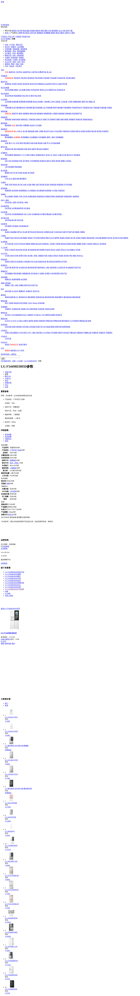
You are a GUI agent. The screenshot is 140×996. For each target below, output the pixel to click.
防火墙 (7, 315)
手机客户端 (26, 36)
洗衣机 (14, 184)
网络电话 (41, 84)
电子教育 (4, 170)
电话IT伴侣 (34, 84)
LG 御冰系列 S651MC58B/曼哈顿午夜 (18, 788)
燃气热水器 (32, 232)
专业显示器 (23, 267)
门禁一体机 (14, 285)
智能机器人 (24, 119)
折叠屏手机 (42, 72)
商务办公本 (44, 90)
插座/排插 (16, 179)
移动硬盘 (11, 167)
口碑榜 (19, 33)
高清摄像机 (25, 137)
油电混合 (13, 350)
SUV (19, 350)
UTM (12, 315)
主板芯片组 (62, 155)
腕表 (20, 113)
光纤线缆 (32, 327)
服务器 (7, 64)
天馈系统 (41, 309)
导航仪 (7, 333)
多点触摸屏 (70, 267)
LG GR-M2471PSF (11, 760)
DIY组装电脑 (55, 143)
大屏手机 (34, 72)
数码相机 (8, 51)
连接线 (109, 107)
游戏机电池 (40, 196)
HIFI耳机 (8, 208)
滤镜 (36, 131)
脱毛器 (25, 250)
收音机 (89, 244)
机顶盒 (47, 184)
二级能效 (13, 468)
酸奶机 (104, 238)
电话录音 (26, 84)
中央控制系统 (55, 273)
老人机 (49, 72)
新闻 (42, 31)
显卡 (10, 143)
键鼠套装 (20, 149)
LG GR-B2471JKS (11, 717)
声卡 (48, 143)
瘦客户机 (85, 102)
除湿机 (73, 244)
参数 (2, 643)
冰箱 (24, 184)
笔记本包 (25, 96)
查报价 (14, 31)
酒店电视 (30, 267)
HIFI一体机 (5, 200)
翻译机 (7, 173)
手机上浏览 (9, 595)
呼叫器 (64, 84)
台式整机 (4, 99)
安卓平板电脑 (17, 107)
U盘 (6, 167)
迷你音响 (15, 190)
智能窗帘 (72, 119)
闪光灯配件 (59, 131)
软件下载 (69, 31)
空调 (10, 184)
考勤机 (7, 285)
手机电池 (17, 78)
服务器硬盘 (31, 297)
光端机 (41, 273)
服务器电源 (76, 297)
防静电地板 (66, 327)
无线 (17, 64)
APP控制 (13, 491)
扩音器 (52, 161)
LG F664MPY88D (11, 932)
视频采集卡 (18, 155)
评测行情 (8, 383)
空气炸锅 (36, 238)
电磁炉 (25, 238)
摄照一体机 (51, 137)
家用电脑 (22, 102)
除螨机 (79, 244)
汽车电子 (19, 66)
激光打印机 (14, 256)
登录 (2, 2)
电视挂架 (53, 184)
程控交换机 (23, 303)
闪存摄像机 (42, 137)
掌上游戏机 (9, 196)
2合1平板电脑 (47, 107)
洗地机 (52, 244)
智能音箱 (32, 119)
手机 (6, 45)
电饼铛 (42, 238)
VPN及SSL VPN (39, 315)
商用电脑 (29, 102)
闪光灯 (51, 131)
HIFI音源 (4, 212)
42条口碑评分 (6, 639)
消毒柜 (82, 232)
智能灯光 (39, 119)
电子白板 (34, 261)
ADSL (30, 303)
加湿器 (68, 244)
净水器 (115, 238)
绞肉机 (67, 238)
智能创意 (79, 119)
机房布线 (4, 324)
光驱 (44, 143)
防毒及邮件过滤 (20, 315)
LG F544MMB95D (11, 961)
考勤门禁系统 (6, 283)
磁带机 (30, 321)
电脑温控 (13, 460)
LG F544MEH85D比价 (13, 580)
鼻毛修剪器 (32, 250)
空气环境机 (68, 184)
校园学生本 (52, 90)
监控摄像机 (9, 273)
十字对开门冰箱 (15, 450)
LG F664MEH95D (11, 918)
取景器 (99, 131)
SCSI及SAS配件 (22, 321)
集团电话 (8, 84)
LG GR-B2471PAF (11, 774)
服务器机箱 (68, 297)
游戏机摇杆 (68, 196)
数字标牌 (37, 267)
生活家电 (22, 60)
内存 (17, 143)
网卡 (6, 303)
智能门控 (46, 119)
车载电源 (79, 333)
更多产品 (77, 267)
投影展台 (20, 261)
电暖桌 (33, 244)
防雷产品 (39, 327)
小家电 (15, 60)
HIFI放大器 (5, 218)
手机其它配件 (70, 78)
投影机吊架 (42, 261)
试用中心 (68, 33)
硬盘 (21, 143)
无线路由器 (16, 309)
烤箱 (47, 238)
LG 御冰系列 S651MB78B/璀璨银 (17, 746)
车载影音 (95, 333)
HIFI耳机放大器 (10, 220)
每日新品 (26, 33)
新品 (7, 354)
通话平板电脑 (37, 107)
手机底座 (46, 78)
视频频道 (40, 33)
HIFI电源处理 (23, 226)
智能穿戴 (16, 49)
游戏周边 (76, 196)
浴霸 (64, 232)
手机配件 (4, 76)
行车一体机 (31, 333)
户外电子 (4, 336)
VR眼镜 (55, 113)
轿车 (22, 350)
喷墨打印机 (23, 256)
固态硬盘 (26, 143)
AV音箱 (55, 190)
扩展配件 (4, 153)
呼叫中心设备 (57, 84)
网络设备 (4, 301)
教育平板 (15, 267)
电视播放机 (23, 190)
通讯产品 (19, 45)
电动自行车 (14, 344)
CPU (14, 143)
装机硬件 (4, 141)
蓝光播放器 (40, 190)
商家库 (37, 31)
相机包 (77, 131)
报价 (9, 643)
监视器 (47, 273)
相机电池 (66, 131)
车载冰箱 (72, 333)
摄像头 (63, 161)
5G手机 (12, 45)
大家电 (7, 57)
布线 (21, 64)
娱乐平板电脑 (27, 107)
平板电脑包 (67, 107)
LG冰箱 (20, 361)
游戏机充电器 (50, 196)
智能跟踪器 (47, 113)
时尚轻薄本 (35, 90)
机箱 (32, 143)
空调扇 (57, 244)
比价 (6, 380)
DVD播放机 (31, 190)
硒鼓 (74, 256)
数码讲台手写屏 (61, 261)
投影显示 (4, 259)
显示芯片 (70, 155)
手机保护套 (61, 78)
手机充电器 (38, 78)
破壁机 (57, 238)
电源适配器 (18, 96)
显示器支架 (51, 261)
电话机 (19, 84)
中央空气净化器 (19, 244)
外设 (14, 53)
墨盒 (71, 256)
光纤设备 (25, 327)
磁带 (89, 321)
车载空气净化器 (63, 333)
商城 (24, 31)
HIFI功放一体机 (10, 202)
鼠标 (25, 149)
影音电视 (14, 57)
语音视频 (4, 277)
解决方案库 (60, 33)
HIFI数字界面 (57, 214)
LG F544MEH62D (11, 975)
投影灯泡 (13, 261)
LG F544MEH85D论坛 (13, 585)
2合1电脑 (22, 90)
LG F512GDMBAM (12, 904)
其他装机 (77, 155)
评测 (6, 643)
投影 (14, 62)
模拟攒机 (55, 31)
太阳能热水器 (48, 232)
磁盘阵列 (42, 321)
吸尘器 (38, 244)
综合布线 (8, 327)
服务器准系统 (50, 297)
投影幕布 (27, 261)
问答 (64, 31)
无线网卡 (8, 309)
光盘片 (55, 155)
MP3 (14, 55)
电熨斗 (84, 244)
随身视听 (4, 159)
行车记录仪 (23, 333)
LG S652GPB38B (11, 803)
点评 (8, 378)
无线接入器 (24, 309)
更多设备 (41, 303)
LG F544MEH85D (30, 361)
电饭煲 (7, 238)
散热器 (40, 143)
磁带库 (36, 321)
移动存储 (4, 165)
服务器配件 (59, 297)
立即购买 (4, 563)
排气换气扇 (70, 232)
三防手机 (19, 72)
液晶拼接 (53, 267)
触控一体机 (45, 267)
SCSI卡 (13, 321)
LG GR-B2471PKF (11, 731)
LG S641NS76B (10, 817)
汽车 (6, 66)
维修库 (53, 33)
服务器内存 (23, 297)
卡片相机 (38, 125)
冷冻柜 (29, 184)
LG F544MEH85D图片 (13, 576)
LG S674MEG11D (11, 946)
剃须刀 (7, 250)
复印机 (66, 256)
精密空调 (58, 327)
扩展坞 (31, 96)
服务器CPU (14, 297)
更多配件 (105, 131)
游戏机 (21, 57)
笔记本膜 (37, 96)
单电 (17, 125)
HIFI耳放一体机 (22, 202)
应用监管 (58, 315)
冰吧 (37, 184)
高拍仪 (55, 256)
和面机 (83, 238)
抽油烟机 (13, 232)
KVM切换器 (74, 321)
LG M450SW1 (10, 831)
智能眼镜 (26, 113)
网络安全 (4, 313)
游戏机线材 (59, 196)
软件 (23, 62)
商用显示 (4, 265)
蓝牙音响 (26, 161)
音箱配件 (45, 149)
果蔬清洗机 (91, 238)
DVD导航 (46, 333)
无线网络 (4, 307)
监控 (18, 62)
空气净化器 (9, 244)
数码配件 (23, 179)
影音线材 (48, 190)
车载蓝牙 (102, 333)
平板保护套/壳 (77, 107)
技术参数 (8, 436)
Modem (35, 303)
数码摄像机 (21, 51)
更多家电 (103, 244)
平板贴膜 (96, 107)
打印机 (7, 256)
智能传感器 (16, 119)
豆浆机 (78, 238)
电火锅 (19, 238)
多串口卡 (49, 155)
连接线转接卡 (40, 155)
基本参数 (8, 434)
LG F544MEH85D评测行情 (14, 583)
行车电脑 (53, 333)
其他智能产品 (77, 113)
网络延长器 (83, 321)
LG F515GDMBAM (12, 875)
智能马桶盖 (64, 119)
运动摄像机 (34, 137)
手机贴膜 (53, 78)
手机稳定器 (9, 78)
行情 (49, 31)
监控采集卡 (35, 273)
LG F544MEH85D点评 (13, 578)
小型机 (70, 102)
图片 (8, 376)
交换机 (11, 303)
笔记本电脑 (5, 88)
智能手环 (15, 113)
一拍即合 (13, 354)
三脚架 (41, 131)
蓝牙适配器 (9, 155)
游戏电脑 (15, 102)
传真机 (61, 256)
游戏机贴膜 (32, 196)
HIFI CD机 (27, 214)
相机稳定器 (9, 131)
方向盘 (25, 196)
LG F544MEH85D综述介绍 (14, 572)
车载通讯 (109, 333)
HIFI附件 (4, 224)
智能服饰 (39, 113)
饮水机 (120, 238)
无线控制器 (33, 309)
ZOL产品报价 (6, 39)
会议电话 (48, 84)
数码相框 (18, 167)
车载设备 (103, 107)
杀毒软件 (29, 291)
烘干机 (20, 184)
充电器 (72, 131)
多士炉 (51, 238)
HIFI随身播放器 (17, 214)
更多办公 (80, 256)
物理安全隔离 (50, 315)
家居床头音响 (45, 161)
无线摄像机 (59, 137)
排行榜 (19, 31)
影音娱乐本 (61, 90)
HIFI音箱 (27, 208)
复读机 (25, 173)
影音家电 (4, 188)
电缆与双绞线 (17, 327)
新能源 (7, 350)
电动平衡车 (23, 344)
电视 (6, 184)
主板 (6, 143)
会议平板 (8, 267)
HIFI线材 (15, 226)
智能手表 (8, 113)
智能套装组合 (88, 119)
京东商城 (4, 548)
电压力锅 (13, 238)
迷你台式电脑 (38, 102)
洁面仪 (58, 250)
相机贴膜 (31, 131)
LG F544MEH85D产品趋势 (14, 589)
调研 (46, 31)
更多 (7, 33)
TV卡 (24, 155)
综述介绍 (8, 372)
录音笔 (58, 161)
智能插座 (8, 119)
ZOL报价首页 (6, 361)
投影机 (7, 261)
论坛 (60, 31)
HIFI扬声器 (5, 206)
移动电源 (20, 55)
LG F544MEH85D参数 (13, 574)
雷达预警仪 (14, 333)
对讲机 (14, 84)
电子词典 (19, 173)
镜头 (15, 131)
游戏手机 (12, 72)
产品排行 (4, 36)
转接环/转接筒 (86, 131)
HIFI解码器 (36, 214)
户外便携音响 (35, 161)
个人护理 (4, 247)
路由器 (16, 303)
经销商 (32, 31)
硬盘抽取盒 (65, 321)
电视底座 (60, 184)
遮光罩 (46, 131)
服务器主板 (40, 297)
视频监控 (4, 271)
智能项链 (61, 113)
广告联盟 (18, 36)
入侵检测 (29, 315)
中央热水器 (58, 232)
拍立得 (32, 125)
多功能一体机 (32, 256)
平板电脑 (8, 49)
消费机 (21, 285)
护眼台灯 (96, 244)
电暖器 (27, 244)
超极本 (13, 47)
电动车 (11, 66)
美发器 (47, 250)
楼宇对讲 (27, 285)
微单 (21, 125)
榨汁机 (73, 238)
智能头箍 (33, 113)
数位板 (39, 149)
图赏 (73, 33)
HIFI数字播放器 (45, 214)
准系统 (57, 102)
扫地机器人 (45, 244)
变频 (8, 483)
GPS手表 (8, 338)
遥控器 (41, 184)
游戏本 (28, 90)
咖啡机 (125, 238)
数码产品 (8, 55)
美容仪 (52, 250)
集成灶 (7, 232)
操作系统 (8, 291)
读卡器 (25, 131)
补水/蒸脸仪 (70, 250)
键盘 (29, 149)
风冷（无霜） (15, 463)
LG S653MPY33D (11, 861)
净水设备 (98, 238)
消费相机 (26, 125)
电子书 (12, 173)
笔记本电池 (9, 96)
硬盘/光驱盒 (30, 155)
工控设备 (64, 102)
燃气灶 (19, 232)
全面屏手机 (27, 72)
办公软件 (15, 291)
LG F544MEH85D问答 (13, 587)
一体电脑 (46, 102)
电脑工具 (92, 102)
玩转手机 (33, 33)
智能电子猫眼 (55, 119)
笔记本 (7, 47)
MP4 (10, 161)
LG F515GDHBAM (11, 890)
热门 (6, 703)
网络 (12, 64)
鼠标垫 (34, 149)
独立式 (10, 514)
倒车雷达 (39, 333)
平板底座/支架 (87, 107)
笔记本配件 (5, 93)
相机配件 (4, 129)
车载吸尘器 (87, 333)
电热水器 (39, 232)
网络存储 (4, 319)
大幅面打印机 (43, 256)
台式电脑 (20, 47)
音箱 (15, 149)
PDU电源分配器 (49, 327)
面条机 (62, 238)
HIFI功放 (20, 220)
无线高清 (61, 190)
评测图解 (47, 33)
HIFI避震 (8, 226)
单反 (14, 51)
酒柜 (33, 184)
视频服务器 (26, 273)
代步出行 (4, 342)
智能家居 (23, 49)
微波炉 (30, 238)
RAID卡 (8, 321)
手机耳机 (23, 78)
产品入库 (11, 36)
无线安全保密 (50, 309)
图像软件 (22, 291)
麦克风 (68, 161)
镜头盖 (93, 131)
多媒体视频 (16, 279)
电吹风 (12, 250)
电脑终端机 (77, 102)
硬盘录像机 (18, 273)
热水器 (25, 232)
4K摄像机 (17, 137)
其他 (6, 441)
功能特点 (8, 439)
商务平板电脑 (58, 107)
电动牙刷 (19, 250)
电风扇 (63, 244)
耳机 (20, 161)
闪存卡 (19, 131)
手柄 (20, 196)
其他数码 (4, 176)
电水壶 (109, 238)
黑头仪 (63, 250)
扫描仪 (50, 256)
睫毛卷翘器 (40, 250)
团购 (28, 31)
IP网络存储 (57, 321)
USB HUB (8, 179)
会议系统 (23, 279)
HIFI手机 (8, 214)
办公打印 (8, 62)
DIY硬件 (8, 53)
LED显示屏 (61, 267)
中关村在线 (5, 25)
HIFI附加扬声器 (17, 208)
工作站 (52, 102)
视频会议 (8, 279)
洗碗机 (77, 232)
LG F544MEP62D (11, 989)
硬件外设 (4, 147)
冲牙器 (77, 250)
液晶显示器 (9, 149)
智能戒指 (68, 113)
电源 (35, 143)
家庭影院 (8, 190)
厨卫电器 (8, 60)
